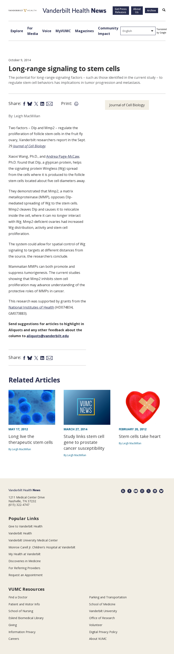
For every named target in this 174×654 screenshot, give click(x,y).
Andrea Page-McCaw (62, 156)
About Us (137, 10)
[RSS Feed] (123, 491)
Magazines (84, 31)
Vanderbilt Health (20, 533)
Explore (17, 31)
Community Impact (108, 31)
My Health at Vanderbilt (24, 554)
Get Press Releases (121, 10)
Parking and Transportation (108, 597)
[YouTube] (136, 491)
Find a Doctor (17, 597)
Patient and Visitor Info (24, 604)
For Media (32, 31)
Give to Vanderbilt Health (25, 526)
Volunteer (95, 625)
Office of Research (102, 618)
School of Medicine (102, 604)
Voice (46, 31)
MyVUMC (63, 31)
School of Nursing (20, 611)
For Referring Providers (24, 568)
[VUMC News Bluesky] (161, 491)
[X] (148, 491)
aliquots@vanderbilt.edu (48, 336)
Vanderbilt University (103, 611)
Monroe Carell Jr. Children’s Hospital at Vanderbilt (41, 547)
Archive (151, 10)
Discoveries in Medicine (24, 561)
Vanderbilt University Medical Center (33, 540)
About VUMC (98, 639)
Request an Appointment (25, 575)
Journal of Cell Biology (29, 146)
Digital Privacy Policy (103, 632)
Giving (12, 625)
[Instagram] (142, 491)
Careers (13, 639)
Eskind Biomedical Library (26, 618)
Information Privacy (21, 632)
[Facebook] (129, 491)
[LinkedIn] (155, 491)
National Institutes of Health (31, 307)
